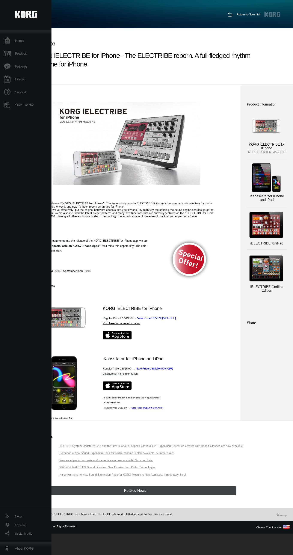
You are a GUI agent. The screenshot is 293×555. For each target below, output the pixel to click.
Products (21, 53)
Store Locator (24, 105)
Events (20, 79)
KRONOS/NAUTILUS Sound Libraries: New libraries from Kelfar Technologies (107, 467)
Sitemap (281, 515)
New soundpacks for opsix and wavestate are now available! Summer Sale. (106, 460)
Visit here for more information (121, 323)
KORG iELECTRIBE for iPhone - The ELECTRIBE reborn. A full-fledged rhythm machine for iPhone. (110, 514)
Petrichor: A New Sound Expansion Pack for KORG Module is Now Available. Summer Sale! (116, 453)
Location (21, 525)
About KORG (24, 548)
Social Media (23, 533)
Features (21, 66)
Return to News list (248, 14)
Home (19, 40)
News (19, 516)
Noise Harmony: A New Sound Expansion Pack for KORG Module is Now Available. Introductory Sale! (122, 474)
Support (20, 92)
